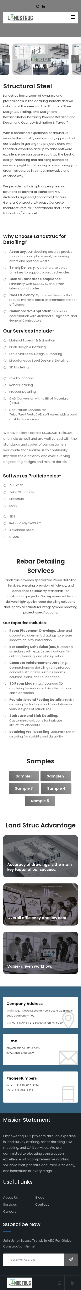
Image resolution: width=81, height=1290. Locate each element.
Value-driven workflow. (29, 966)
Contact (42, 1204)
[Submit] (71, 1260)
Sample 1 (24, 776)
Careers (9, 1211)
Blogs (39, 1197)
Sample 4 (56, 788)
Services (10, 1204)
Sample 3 (24, 788)
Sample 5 (40, 800)
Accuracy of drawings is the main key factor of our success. (39, 867)
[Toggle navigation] (73, 17)
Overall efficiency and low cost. (37, 917)
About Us (10, 1197)
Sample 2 (56, 776)
